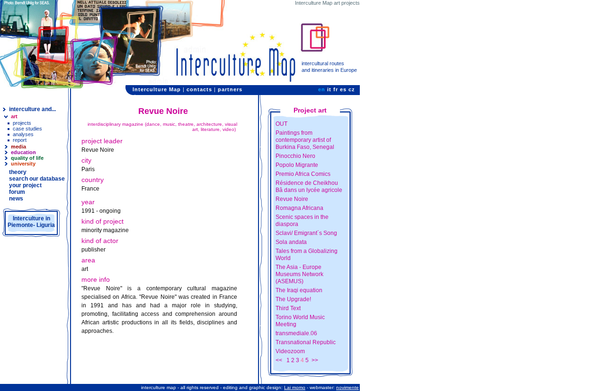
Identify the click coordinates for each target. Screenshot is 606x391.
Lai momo (294, 387)
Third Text (288, 308)
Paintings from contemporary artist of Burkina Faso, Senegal (305, 140)
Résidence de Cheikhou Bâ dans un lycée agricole (309, 186)
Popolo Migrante (297, 165)
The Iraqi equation (299, 290)
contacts (199, 89)
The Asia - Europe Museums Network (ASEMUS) (299, 274)
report (20, 140)
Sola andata (291, 242)
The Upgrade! (293, 299)
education (23, 152)
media (18, 146)
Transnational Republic (306, 342)
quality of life (27, 158)
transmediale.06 (296, 333)
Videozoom (290, 351)
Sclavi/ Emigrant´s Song (306, 233)
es (343, 89)
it (329, 89)
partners (230, 89)
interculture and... (32, 109)
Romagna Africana (299, 208)
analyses (23, 134)
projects (22, 123)
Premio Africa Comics (303, 174)
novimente (347, 387)
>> (315, 360)
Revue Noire (292, 199)
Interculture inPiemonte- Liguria (31, 221)
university (23, 163)
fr (335, 89)
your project (25, 185)
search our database (37, 178)
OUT (281, 124)
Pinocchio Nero (295, 156)
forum (17, 192)
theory (18, 172)
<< (279, 360)
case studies (27, 128)
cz (351, 89)
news (16, 198)
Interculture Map (157, 89)
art (14, 116)
